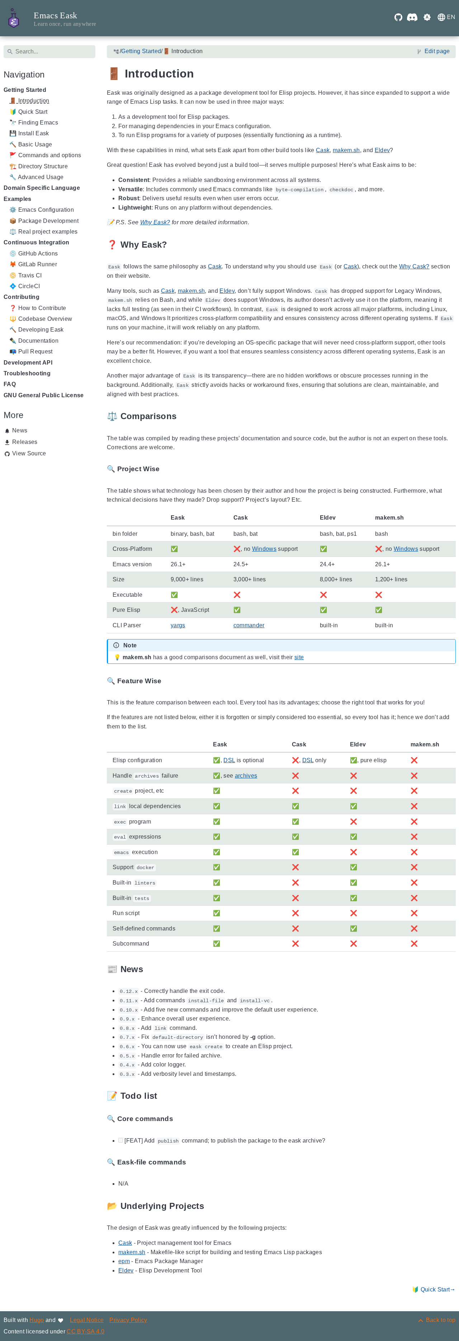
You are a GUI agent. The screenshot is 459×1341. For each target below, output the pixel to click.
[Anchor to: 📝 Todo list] (165, 1096)
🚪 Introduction (29, 101)
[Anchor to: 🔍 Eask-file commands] (194, 1162)
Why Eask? (155, 223)
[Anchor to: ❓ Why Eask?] (175, 244)
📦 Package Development (44, 221)
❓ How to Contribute (37, 308)
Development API (28, 363)
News (19, 430)
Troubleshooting (27, 373)
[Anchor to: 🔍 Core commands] (181, 1119)
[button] (427, 18)
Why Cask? (414, 267)
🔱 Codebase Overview (40, 319)
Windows (264, 549)
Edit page (437, 51)
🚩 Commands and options (45, 156)
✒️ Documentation (33, 341)
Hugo (36, 1320)
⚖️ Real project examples (43, 232)
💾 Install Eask (29, 134)
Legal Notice (87, 1320)
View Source (29, 453)
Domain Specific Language (42, 188)
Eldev (382, 150)
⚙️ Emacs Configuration (41, 210)
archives (246, 776)
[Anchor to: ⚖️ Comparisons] (184, 416)
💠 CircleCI (24, 286)
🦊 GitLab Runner (33, 265)
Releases (25, 442)
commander (248, 625)
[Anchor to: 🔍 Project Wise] (167, 469)
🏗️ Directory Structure (38, 166)
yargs (178, 625)
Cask (323, 150)
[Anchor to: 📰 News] (151, 969)
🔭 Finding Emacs (33, 122)
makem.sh (346, 150)
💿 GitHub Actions (33, 253)
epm (124, 1261)
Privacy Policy (128, 1320)
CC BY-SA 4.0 (85, 1331)
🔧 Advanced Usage (36, 177)
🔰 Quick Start (28, 112)
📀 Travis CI (25, 275)
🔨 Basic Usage (30, 144)
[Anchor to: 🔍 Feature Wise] (169, 680)
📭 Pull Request (31, 352)
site (299, 658)
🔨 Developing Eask (36, 330)
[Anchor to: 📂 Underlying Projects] (212, 1206)
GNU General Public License (44, 395)
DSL (229, 761)
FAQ (10, 384)
